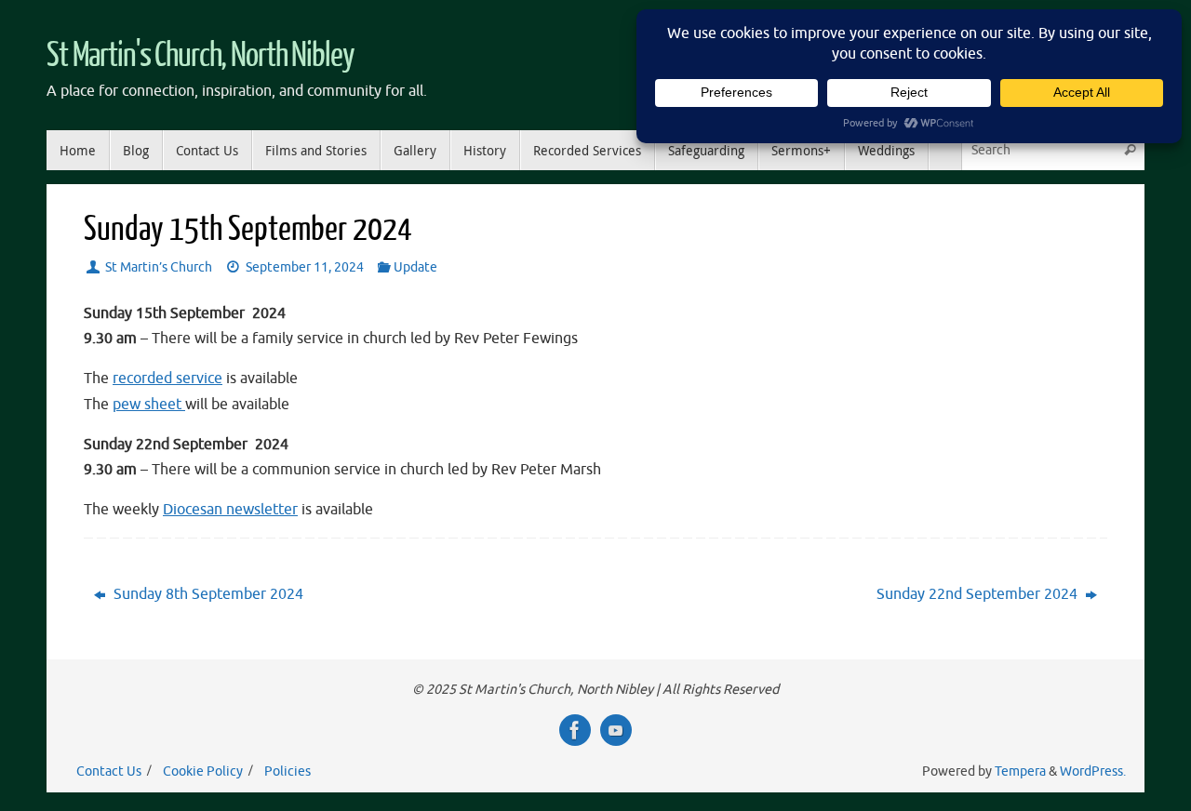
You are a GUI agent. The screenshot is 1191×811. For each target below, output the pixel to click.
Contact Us (108, 771)
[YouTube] (616, 730)
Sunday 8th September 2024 (206, 594)
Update (415, 267)
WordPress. (1093, 771)
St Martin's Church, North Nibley (201, 55)
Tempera (1020, 771)
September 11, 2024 (305, 267)
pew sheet (149, 404)
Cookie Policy (203, 771)
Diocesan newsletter (230, 509)
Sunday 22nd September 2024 (979, 594)
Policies (287, 771)
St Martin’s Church (158, 267)
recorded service (167, 378)
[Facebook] (575, 730)
